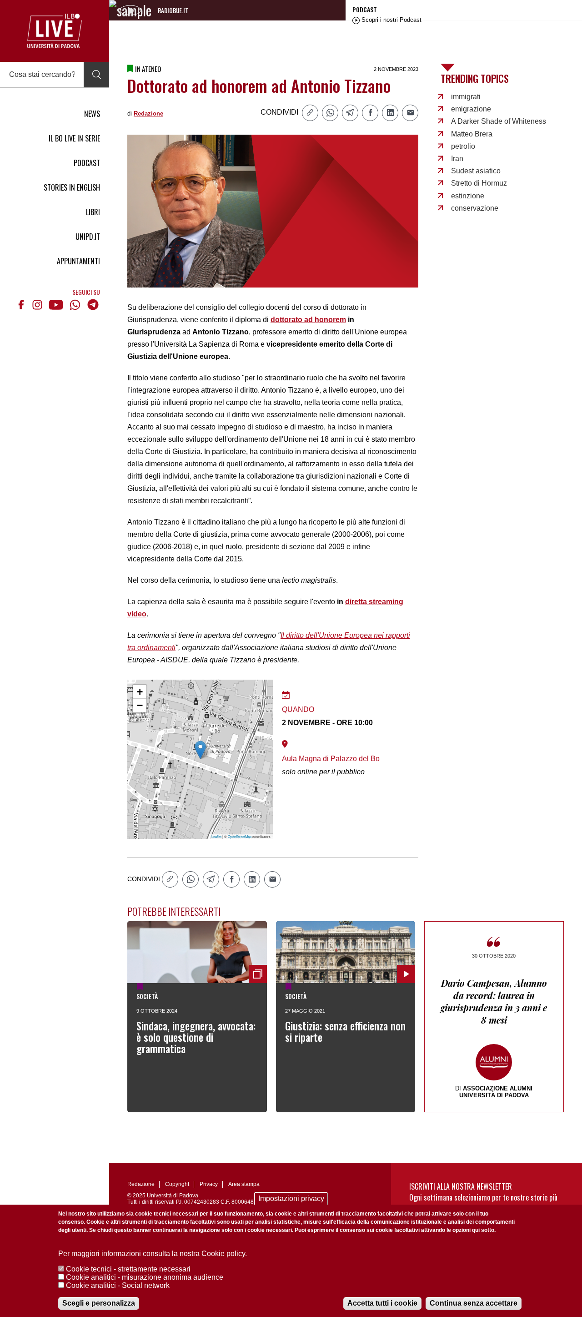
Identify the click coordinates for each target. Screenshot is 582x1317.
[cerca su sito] (96, 74)
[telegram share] (350, 113)
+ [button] (140, 691)
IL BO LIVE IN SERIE (74, 138)
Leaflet (216, 836)
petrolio (463, 146)
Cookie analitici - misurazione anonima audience (144, 1277)
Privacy (209, 1184)
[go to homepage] (54, 31)
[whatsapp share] (330, 113)
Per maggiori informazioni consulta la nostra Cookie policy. (152, 1253)
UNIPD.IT (87, 236)
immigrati (466, 97)
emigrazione (471, 109)
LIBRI (93, 212)
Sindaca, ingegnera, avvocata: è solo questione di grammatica (196, 1037)
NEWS (92, 113)
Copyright (177, 1184)
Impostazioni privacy (291, 1198)
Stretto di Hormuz (479, 183)
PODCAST (87, 162)
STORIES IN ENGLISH (72, 187)
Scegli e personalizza (98, 1303)
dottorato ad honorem (308, 319)
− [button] (140, 705)
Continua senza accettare (473, 1303)
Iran (457, 158)
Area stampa (244, 1184)
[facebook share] (370, 113)
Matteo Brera (471, 134)
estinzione (467, 196)
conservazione (474, 208)
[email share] (410, 113)
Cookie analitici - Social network (118, 1285)
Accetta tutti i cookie (382, 1303)
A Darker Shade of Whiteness (498, 121)
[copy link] (310, 113)
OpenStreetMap (239, 836)
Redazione (148, 113)
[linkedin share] (390, 113)
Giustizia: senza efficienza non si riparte (345, 1031)
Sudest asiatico (476, 171)
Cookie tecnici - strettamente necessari (128, 1269)
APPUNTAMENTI (78, 261)
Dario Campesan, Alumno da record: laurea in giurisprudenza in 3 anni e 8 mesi (494, 1001)
